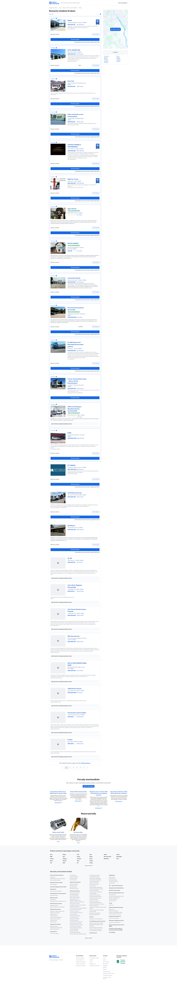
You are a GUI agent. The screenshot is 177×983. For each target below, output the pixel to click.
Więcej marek (88, 865)
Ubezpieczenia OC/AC (94, 965)
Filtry (50, 14)
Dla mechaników (122, 3)
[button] (108, 973)
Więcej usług (88, 938)
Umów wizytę (96, 34)
